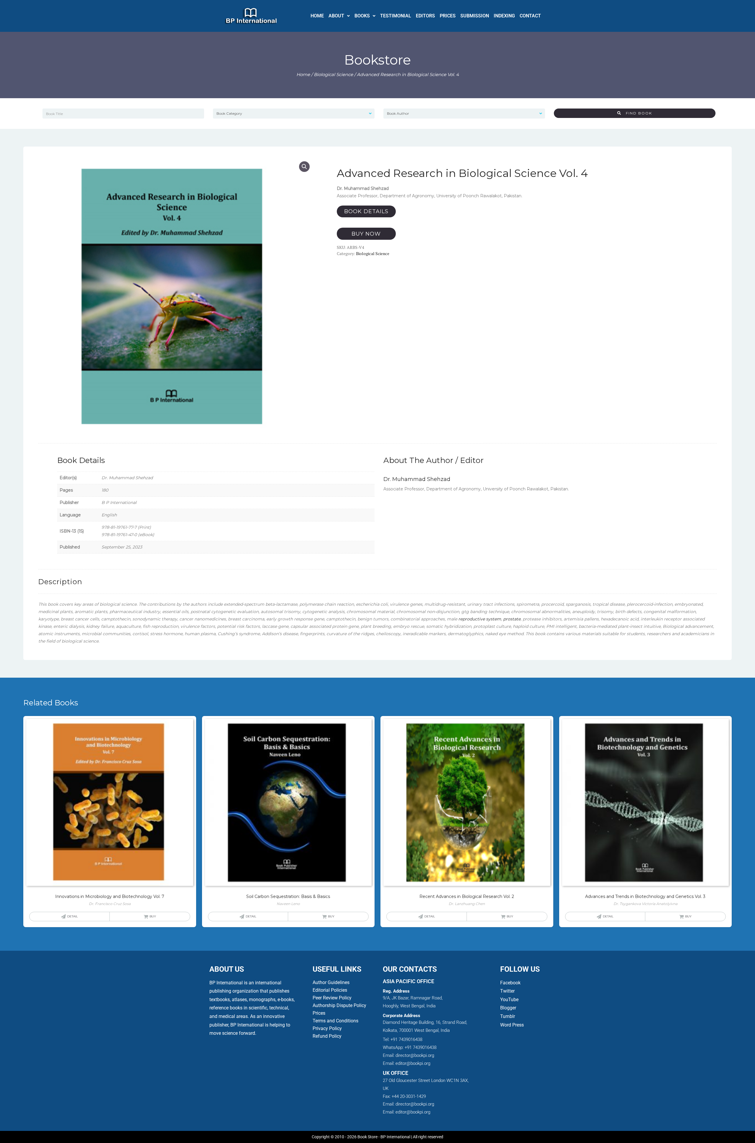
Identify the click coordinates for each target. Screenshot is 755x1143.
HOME (317, 16)
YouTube (509, 999)
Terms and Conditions (335, 1021)
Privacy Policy (327, 1028)
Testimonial (395, 16)
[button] (339, 16)
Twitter (507, 991)
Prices (319, 1013)
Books (362, 16)
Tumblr (507, 1016)
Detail (72, 916)
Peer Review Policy (332, 998)
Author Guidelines (331, 982)
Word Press (512, 1025)
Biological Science (333, 74)
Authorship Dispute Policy (339, 1005)
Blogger (508, 1008)
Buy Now (366, 234)
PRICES (448, 16)
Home (303, 74)
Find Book (636, 113)
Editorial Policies (330, 990)
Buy (153, 916)
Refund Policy (327, 1036)
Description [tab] (60, 581)
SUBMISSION (474, 16)
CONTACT (530, 16)
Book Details (366, 211)
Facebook (511, 983)
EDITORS (425, 16)
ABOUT (336, 16)
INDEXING (504, 16)
